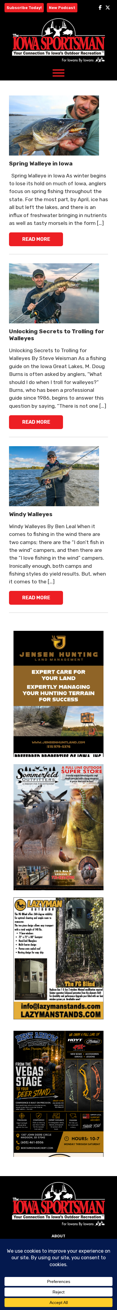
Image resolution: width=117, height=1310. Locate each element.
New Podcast (62, 7)
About (58, 1236)
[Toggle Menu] (58, 73)
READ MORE (36, 239)
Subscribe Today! (24, 7)
